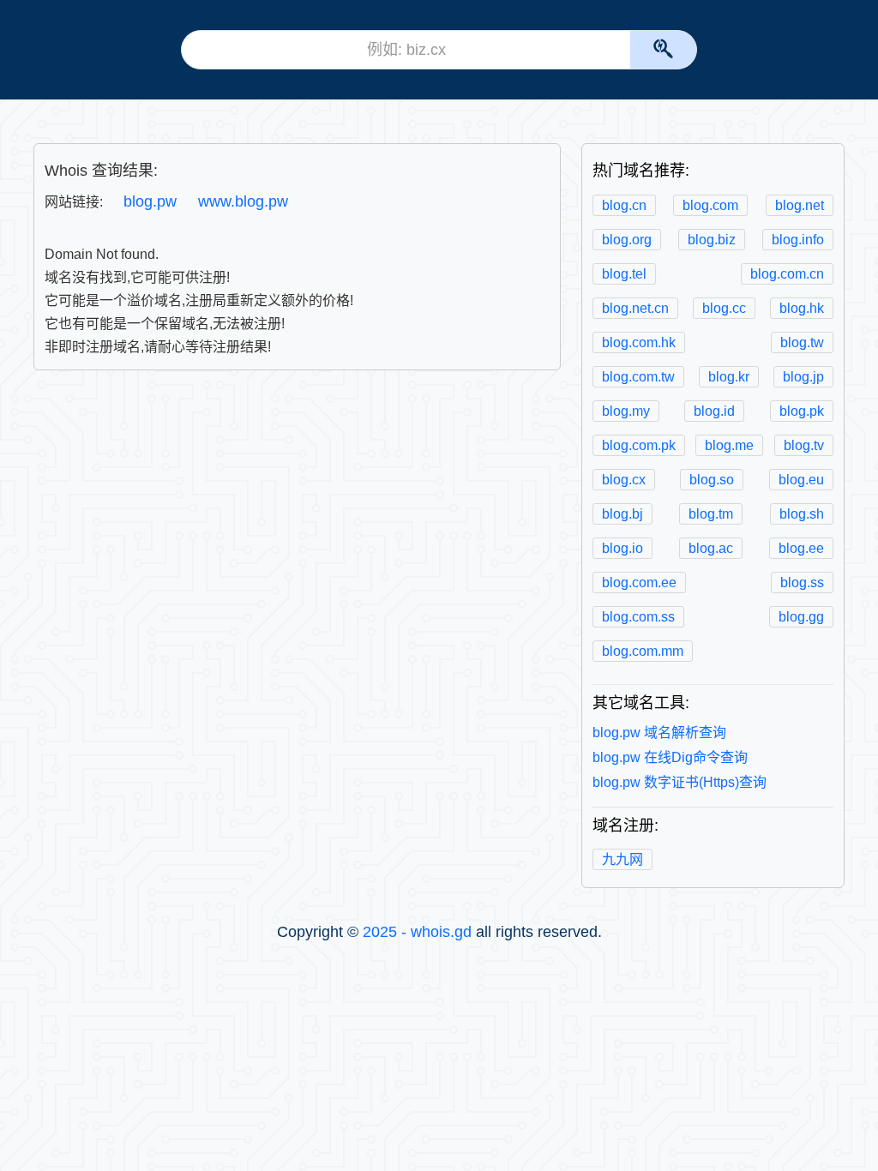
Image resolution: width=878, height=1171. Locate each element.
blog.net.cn (635, 308)
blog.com (710, 205)
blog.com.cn (787, 274)
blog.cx (624, 479)
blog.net (799, 205)
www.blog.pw (243, 201)
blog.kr (728, 376)
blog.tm (711, 514)
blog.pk (801, 411)
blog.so (711, 479)
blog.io (622, 548)
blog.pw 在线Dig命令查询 (670, 757)
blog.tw (802, 342)
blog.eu (801, 479)
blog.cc (724, 308)
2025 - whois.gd (417, 931)
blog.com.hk (639, 342)
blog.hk (801, 308)
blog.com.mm (642, 651)
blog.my (626, 411)
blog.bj (622, 514)
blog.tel (624, 274)
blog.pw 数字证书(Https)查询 (679, 782)
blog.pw (150, 201)
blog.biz (712, 239)
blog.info (798, 239)
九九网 (622, 859)
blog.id (714, 411)
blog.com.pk (639, 445)
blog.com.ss (638, 617)
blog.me (729, 445)
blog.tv (804, 445)
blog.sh (801, 514)
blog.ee (801, 548)
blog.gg (801, 617)
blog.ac (711, 548)
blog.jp (803, 376)
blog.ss (802, 582)
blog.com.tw (638, 376)
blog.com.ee (639, 582)
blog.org (627, 239)
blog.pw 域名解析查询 (659, 732)
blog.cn (624, 205)
